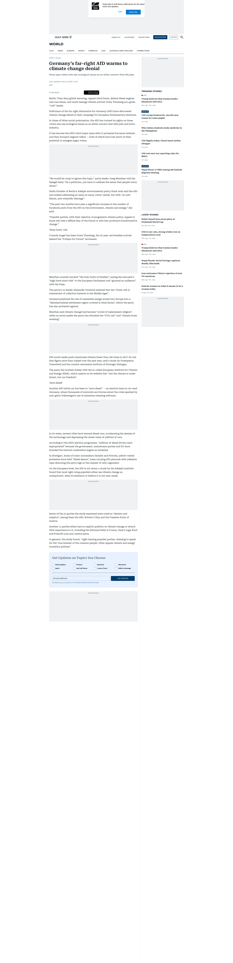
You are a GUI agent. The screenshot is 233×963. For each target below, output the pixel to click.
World (51, 58)
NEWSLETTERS (160, 37)
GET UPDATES (123, 578)
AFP (51, 85)
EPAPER (174, 37)
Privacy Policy (80, 582)
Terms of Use (94, 582)
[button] (51, 37)
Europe (58, 58)
